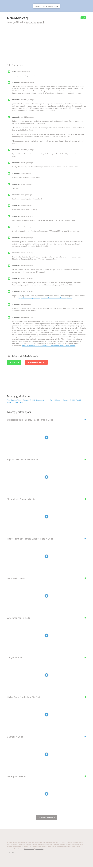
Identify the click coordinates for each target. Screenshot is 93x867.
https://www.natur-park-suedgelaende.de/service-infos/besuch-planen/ (45, 298)
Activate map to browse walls (46, 6)
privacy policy (39, 849)
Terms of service (29, 849)
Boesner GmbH (29, 400)
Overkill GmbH (55, 400)
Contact (13, 852)
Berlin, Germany (34, 22)
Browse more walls (47, 818)
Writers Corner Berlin (15, 402)
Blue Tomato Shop (14, 400)
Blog (8, 852)
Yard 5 (78, 400)
